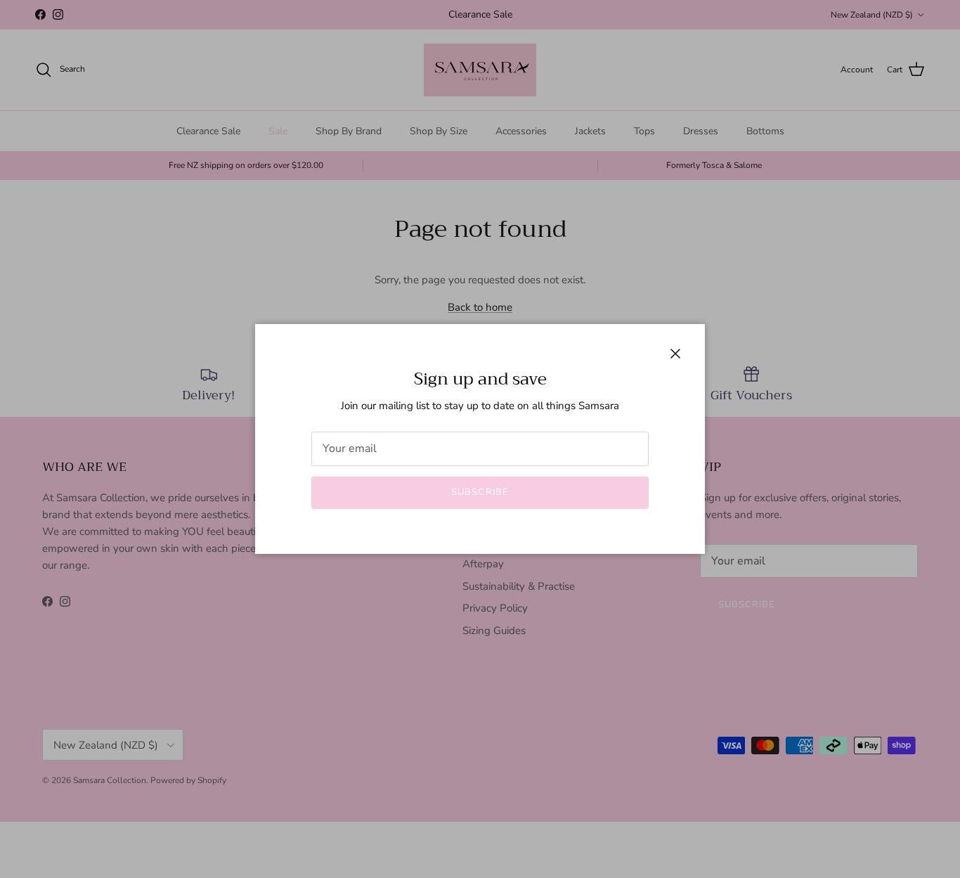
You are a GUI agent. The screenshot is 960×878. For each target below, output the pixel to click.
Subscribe (479, 492)
